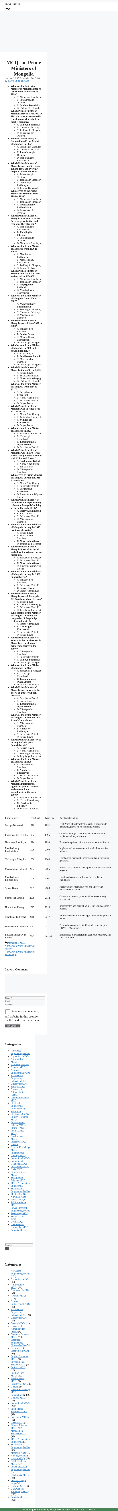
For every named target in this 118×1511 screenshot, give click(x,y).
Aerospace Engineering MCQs (20, 1052)
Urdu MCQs (17, 1221)
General (14, 1144)
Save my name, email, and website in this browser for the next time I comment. (23, 1016)
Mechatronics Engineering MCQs (20, 1190)
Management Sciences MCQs (18, 1179)
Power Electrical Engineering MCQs (20, 1209)
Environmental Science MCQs (18, 1123)
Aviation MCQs (18, 1067)
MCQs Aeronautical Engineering (20, 1184)
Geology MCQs (18, 1155)
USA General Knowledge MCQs (20, 1225)
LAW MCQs (17, 1169)
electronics (16, 1111)
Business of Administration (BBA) (18, 1092)
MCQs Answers (12, 3)
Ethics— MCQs (18, 1128)
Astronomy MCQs (20, 1064)
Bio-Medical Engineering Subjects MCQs (18, 1078)
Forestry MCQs (18, 1141)
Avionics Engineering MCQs (20, 1071)
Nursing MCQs (18, 1197)
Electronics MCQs (20, 1114)
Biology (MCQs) (19, 1083)
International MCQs (16, 943)
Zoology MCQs (18, 1230)
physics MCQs (18, 1199)
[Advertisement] (23, 31)
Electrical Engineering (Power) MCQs (18, 1106)
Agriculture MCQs (20, 1056)
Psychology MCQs (20, 1213)
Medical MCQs (18, 1194)
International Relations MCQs (19, 1162)
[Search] (7, 1248)
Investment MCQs (20, 1166)
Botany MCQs (18, 1086)
